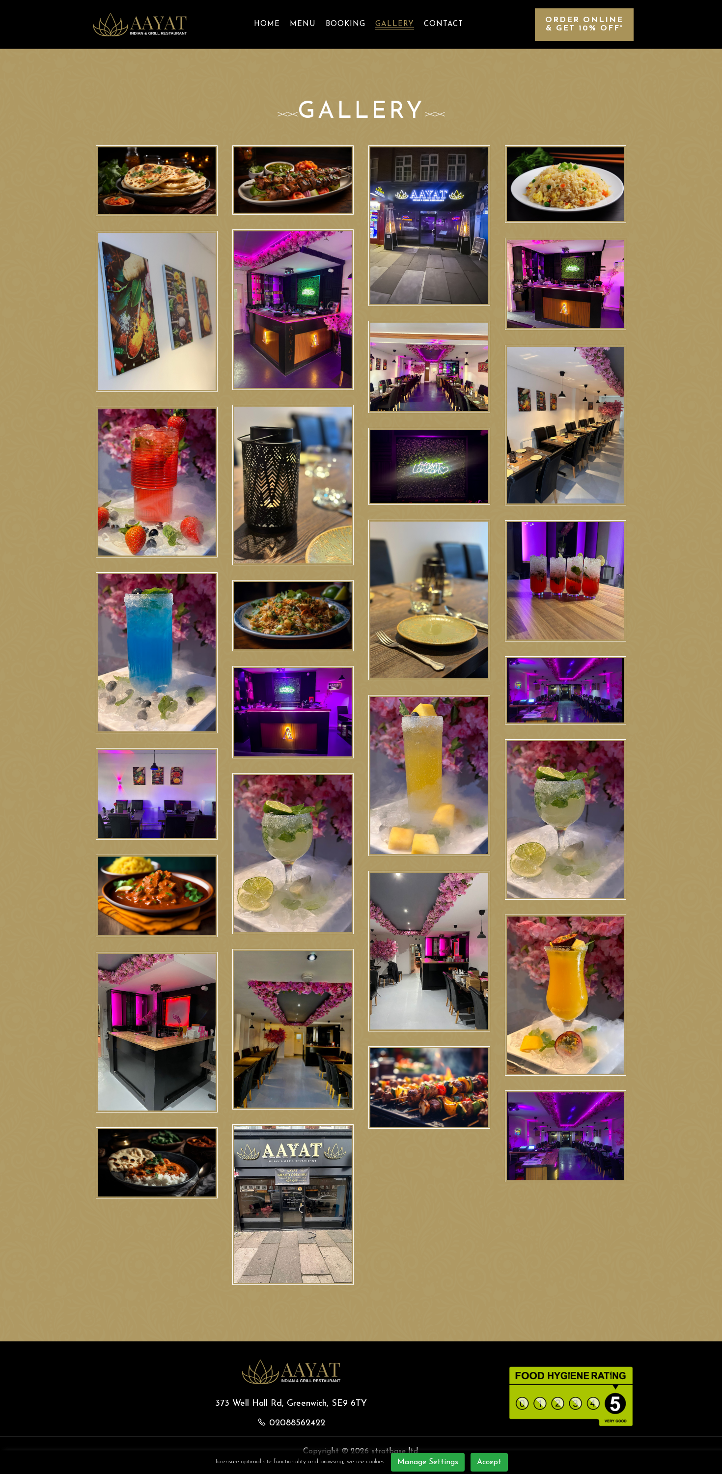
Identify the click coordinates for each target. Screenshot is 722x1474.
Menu (303, 24)
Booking (345, 24)
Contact (443, 24)
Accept (489, 1462)
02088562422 (297, 1423)
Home (267, 24)
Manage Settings (427, 1462)
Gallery (394, 24)
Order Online (584, 24)
